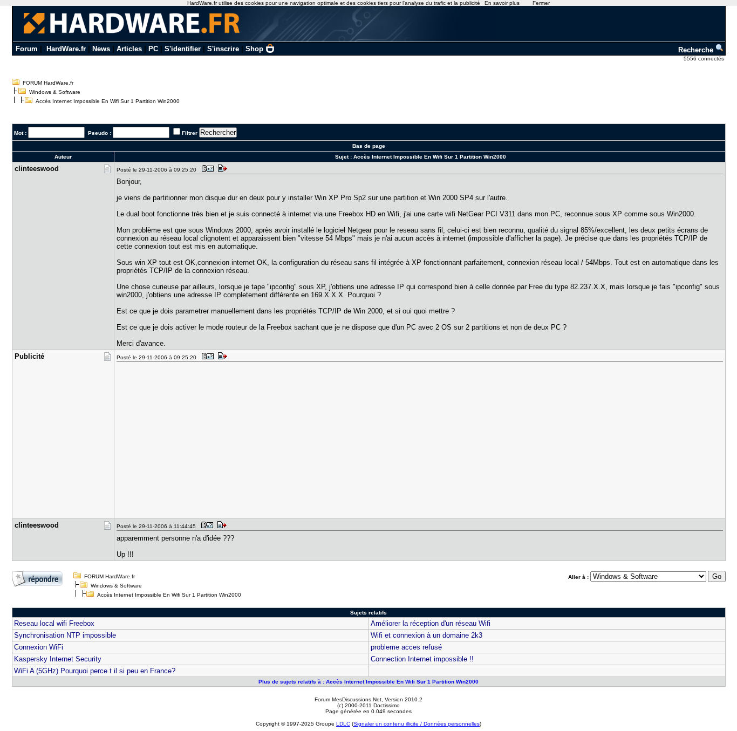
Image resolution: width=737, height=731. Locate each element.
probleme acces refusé (406, 647)
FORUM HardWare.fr (48, 83)
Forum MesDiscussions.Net (348, 699)
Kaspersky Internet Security (57, 659)
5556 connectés (705, 59)
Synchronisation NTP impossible (65, 635)
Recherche (696, 50)
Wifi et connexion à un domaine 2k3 (426, 635)
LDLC (343, 724)
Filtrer (189, 133)
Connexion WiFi (38, 647)
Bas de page (368, 146)
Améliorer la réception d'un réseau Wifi (430, 623)
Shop (254, 49)
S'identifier (183, 49)
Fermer (541, 3)
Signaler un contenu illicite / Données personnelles (416, 724)
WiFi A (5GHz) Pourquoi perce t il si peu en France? (94, 671)
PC (153, 49)
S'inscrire (223, 49)
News (101, 49)
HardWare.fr (66, 49)
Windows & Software (54, 92)
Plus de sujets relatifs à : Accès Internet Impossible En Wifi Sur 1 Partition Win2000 (368, 682)
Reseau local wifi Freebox (54, 623)
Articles (129, 49)
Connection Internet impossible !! (422, 659)
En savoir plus (502, 3)
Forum (27, 49)
